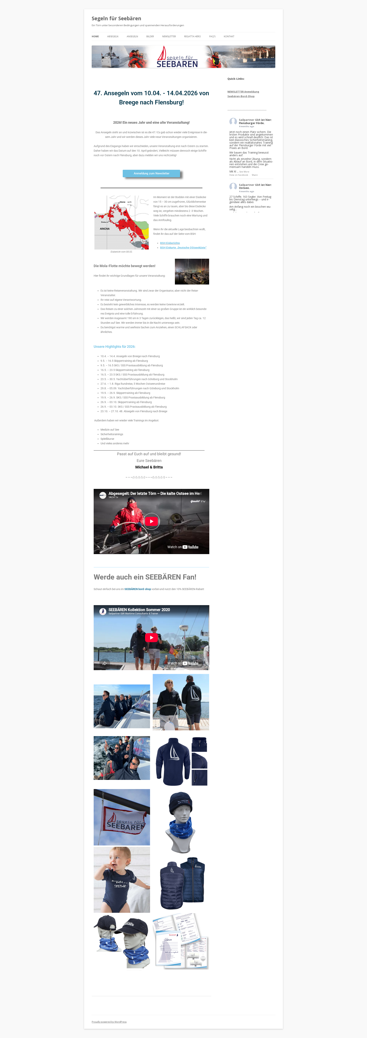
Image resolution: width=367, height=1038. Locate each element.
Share (255, 174)
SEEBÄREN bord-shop (137, 589)
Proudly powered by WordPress (109, 1021)
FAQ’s (212, 36)
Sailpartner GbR (249, 120)
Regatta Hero (192, 36)
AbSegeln (112, 36)
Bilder (150, 36)
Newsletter (169, 36)
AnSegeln (132, 36)
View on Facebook (238, 174)
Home (95, 36)
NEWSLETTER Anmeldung (243, 91)
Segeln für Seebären (116, 18)
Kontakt (229, 36)
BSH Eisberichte (170, 243)
